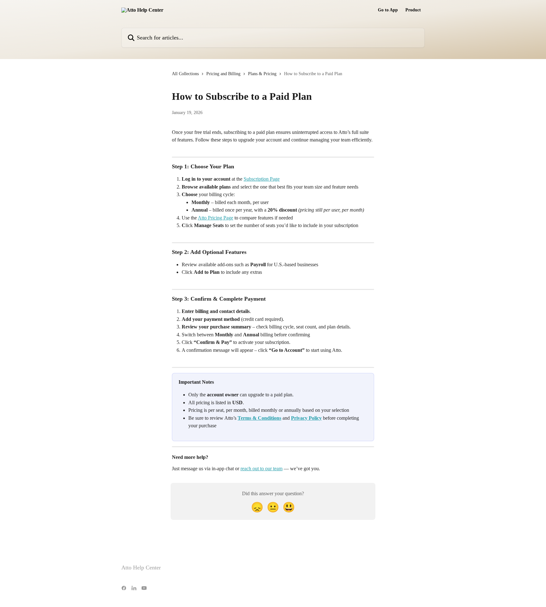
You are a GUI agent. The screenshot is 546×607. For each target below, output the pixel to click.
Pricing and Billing (223, 73)
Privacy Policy (306, 418)
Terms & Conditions (259, 418)
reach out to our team (261, 468)
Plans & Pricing (262, 73)
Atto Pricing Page (215, 217)
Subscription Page (262, 179)
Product (413, 10)
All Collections (185, 73)
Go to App (388, 10)
